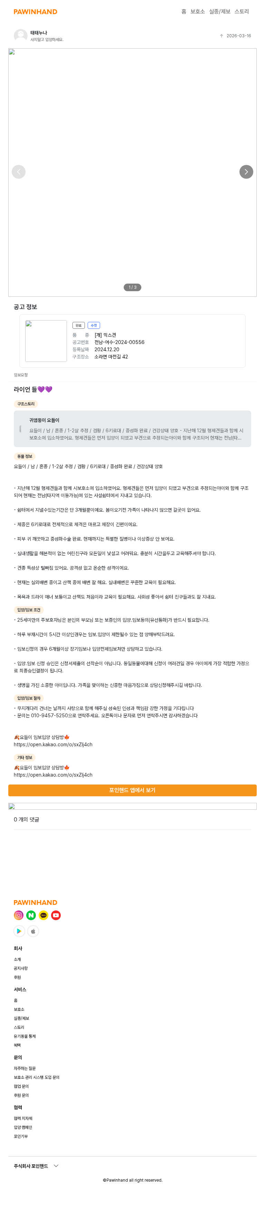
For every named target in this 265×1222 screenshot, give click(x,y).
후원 (17, 977)
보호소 (197, 11)
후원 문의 (21, 1095)
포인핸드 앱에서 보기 (132, 790)
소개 (17, 959)
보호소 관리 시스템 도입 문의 (36, 1077)
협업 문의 (21, 1086)
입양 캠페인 (23, 1127)
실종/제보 (219, 11)
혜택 (17, 1045)
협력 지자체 (23, 1118)
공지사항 (21, 968)
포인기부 (21, 1136)
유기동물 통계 (25, 1036)
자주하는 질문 (25, 1068)
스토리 (242, 11)
